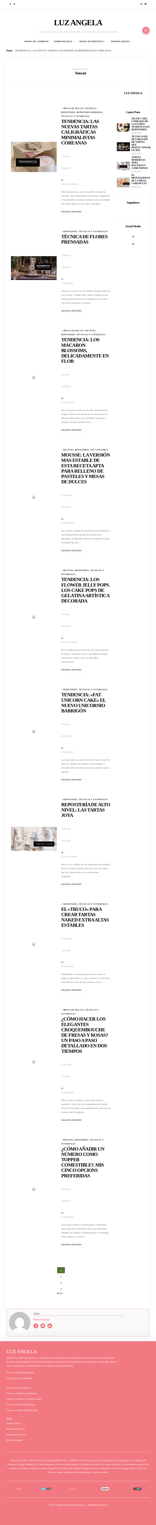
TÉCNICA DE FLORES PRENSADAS (84, 239)
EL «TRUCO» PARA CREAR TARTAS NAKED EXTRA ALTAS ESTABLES (85, 917)
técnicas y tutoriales (75, 116)
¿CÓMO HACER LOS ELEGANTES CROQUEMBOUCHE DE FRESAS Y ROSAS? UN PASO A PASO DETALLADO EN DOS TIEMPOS (84, 1035)
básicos (68, 1140)
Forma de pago (63, 41)
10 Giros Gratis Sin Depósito (20, 1372)
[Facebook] (10, 4)
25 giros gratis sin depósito (19, 1378)
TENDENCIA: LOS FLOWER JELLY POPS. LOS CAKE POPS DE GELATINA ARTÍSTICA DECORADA (85, 590)
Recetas (90, 331)
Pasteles (90, 108)
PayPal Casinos (13, 1423)
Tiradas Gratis (120, 41)
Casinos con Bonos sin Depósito (21, 1393)
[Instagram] (14, 4)
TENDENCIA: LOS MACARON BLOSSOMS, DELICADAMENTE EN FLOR (85, 350)
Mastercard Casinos (15, 1429)
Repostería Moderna (90, 112)
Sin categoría (99, 450)
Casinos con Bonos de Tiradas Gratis (23, 1399)
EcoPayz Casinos (14, 1440)
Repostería (68, 112)
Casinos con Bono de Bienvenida (22, 1410)
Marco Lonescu (41, 1319)
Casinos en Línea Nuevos (18, 1388)
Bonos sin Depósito (91, 41)
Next (60, 1293)
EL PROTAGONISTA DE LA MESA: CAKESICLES (140, 179)
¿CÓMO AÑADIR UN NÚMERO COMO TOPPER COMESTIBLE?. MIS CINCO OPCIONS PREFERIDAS (82, 1162)
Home (9, 50)
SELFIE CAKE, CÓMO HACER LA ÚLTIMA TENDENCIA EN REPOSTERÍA (140, 124)
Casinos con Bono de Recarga (20, 1404)
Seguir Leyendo (71, 212)
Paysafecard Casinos (16, 1434)
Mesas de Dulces (73, 108)
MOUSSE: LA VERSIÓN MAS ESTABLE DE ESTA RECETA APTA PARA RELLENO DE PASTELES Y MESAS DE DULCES (85, 468)
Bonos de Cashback (37, 41)
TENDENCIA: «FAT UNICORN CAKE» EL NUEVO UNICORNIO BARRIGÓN (83, 702)
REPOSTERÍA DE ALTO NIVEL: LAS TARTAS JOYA (85, 810)
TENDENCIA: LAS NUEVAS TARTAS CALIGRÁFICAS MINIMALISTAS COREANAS (80, 132)
